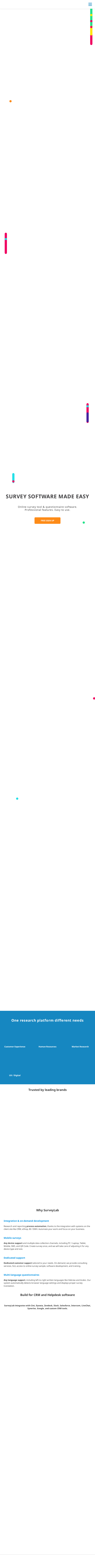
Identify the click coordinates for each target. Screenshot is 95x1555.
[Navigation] (90, 4)
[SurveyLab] (13, 4)
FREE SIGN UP (47, 520)
